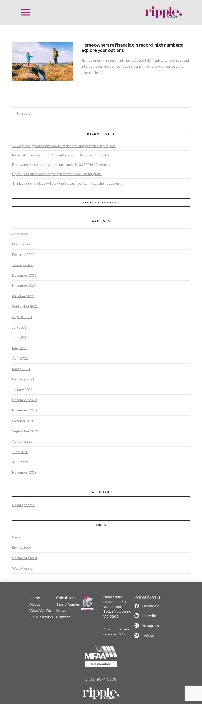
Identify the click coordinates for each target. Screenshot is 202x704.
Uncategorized (23, 505)
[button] (25, 12)
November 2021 (24, 285)
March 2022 (21, 244)
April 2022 (20, 234)
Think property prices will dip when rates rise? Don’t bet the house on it (67, 183)
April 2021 (20, 358)
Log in (16, 537)
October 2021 (23, 296)
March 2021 (21, 369)
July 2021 (19, 327)
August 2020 (22, 441)
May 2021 (19, 348)
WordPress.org (23, 568)
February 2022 (23, 254)
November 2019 (24, 472)
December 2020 (24, 400)
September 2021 (25, 306)
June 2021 (20, 337)
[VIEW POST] (42, 61)
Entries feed (21, 547)
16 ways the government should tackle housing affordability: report (64, 146)
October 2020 (23, 421)
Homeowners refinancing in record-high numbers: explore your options (132, 47)
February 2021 (23, 379)
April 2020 (20, 462)
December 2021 (24, 275)
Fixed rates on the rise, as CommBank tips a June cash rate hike (60, 155)
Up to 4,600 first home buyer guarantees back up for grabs (57, 174)
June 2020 (20, 452)
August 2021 (22, 317)
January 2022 (22, 265)
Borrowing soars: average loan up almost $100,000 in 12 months (61, 164)
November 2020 (24, 410)
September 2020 (25, 431)
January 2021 (22, 389)
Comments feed (24, 558)
